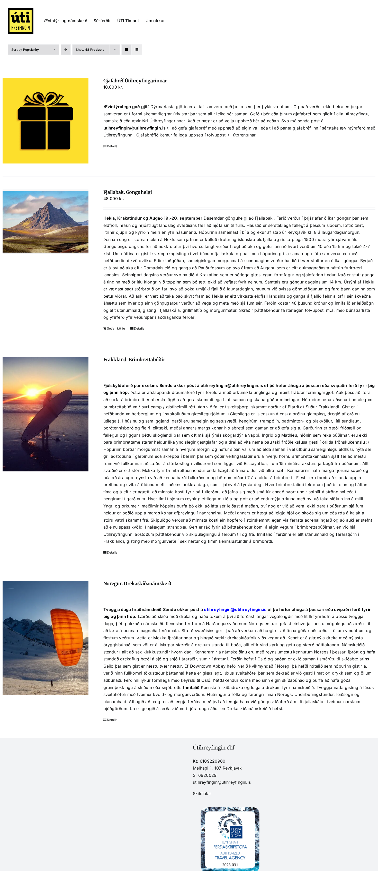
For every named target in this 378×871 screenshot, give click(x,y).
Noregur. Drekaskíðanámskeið (137, 584)
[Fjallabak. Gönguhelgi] (45, 221)
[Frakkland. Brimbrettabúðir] (45, 414)
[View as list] (137, 50)
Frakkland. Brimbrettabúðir (134, 360)
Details (112, 146)
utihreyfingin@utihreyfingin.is (134, 128)
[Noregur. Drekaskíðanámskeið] (45, 638)
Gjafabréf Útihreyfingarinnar (135, 81)
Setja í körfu (116, 328)
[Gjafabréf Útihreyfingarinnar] (45, 120)
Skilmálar (202, 793)
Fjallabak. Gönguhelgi (127, 192)
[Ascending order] (66, 49)
